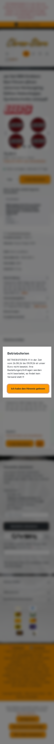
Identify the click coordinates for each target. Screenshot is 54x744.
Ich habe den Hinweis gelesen (28, 388)
